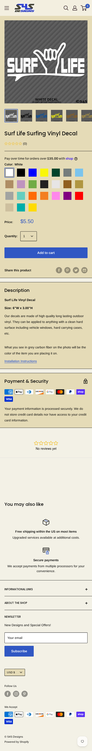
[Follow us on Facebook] (7, 694)
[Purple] (67, 196)
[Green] (56, 173)
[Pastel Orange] (44, 196)
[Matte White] (56, 184)
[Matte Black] (44, 184)
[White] (9, 173)
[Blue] (33, 173)
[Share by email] (84, 270)
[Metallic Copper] (67, 184)
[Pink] (56, 196)
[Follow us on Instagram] (16, 694)
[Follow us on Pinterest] (24, 694)
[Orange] (33, 196)
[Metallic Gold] (79, 184)
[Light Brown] (9, 184)
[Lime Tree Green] (33, 184)
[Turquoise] (21, 207)
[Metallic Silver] (9, 196)
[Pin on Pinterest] (67, 270)
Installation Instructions (20, 361)
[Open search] (66, 8)
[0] (84, 8)
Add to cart (46, 253)
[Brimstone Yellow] (44, 173)
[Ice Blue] (79, 173)
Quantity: (11, 236)
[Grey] (67, 173)
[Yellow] (33, 207)
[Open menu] (6, 8)
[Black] (21, 173)
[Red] (79, 196)
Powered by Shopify (16, 741)
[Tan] (9, 207)
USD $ (11, 672)
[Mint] (21, 196)
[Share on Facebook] (59, 270)
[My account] (75, 8)
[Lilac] (21, 184)
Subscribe (19, 651)
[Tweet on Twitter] (76, 270)
